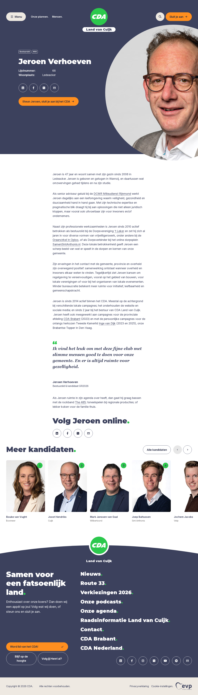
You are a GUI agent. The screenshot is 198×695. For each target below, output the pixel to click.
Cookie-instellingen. (162, 686)
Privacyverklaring (139, 686)
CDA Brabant (72, 318)
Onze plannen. (39, 16)
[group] (25, 491)
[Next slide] (187, 449)
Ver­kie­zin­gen (106, 592)
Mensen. (57, 16)
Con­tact (92, 629)
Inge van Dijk (107, 323)
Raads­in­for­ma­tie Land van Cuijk (125, 620)
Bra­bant (98, 639)
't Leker (119, 231)
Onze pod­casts (101, 602)
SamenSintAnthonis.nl (66, 244)
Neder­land (102, 648)
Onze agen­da (99, 611)
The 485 (80, 402)
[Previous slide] (177, 449)
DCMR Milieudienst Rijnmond (112, 193)
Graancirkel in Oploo (65, 239)
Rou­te (93, 583)
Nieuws (91, 574)
